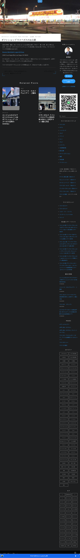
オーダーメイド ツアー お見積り (69, 81)
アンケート (73, 371)
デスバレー (64, 415)
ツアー (73, 412)
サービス (64, 401)
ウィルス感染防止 (73, 379)
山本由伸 (62, 545)
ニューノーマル (75, 516)
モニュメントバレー (73, 437)
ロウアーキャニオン (64, 459)
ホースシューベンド (68, 520)
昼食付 (73, 477)
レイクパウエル (64, 452)
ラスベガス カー (64, 208)
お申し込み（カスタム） (66, 327)
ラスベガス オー (64, 205)
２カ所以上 (64, 357)
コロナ (68, 509)
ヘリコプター (62, 520)
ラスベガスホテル (68, 534)
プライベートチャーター (73, 426)
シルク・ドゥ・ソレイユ (66, 211)
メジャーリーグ (62, 523)
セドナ (64, 412)
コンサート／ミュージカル (66, 214)
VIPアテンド (64, 364)
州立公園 (64, 474)
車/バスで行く (73, 481)
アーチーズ (73, 364)
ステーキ (68, 512)
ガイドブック (5, 36)
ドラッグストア (49, 71)
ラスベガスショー (64, 342)
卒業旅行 (74, 542)
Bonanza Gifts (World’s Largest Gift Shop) (13, 52)
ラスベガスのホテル (68, 531)
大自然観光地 (63, 147)
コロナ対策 (75, 509)
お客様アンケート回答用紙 (68, 86)
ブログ (19, 36)
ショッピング (13, 36)
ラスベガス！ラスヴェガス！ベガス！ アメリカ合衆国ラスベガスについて (68, 337)
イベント (62, 136)
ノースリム (73, 419)
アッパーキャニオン (73, 368)
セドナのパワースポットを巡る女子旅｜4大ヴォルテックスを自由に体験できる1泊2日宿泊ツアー (68, 312)
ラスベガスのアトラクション (68, 527)
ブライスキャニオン (64, 426)
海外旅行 (74, 545)
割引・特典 (73, 463)
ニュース (73, 415)
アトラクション (63, 162)
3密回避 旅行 (68, 494)
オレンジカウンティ (62, 505)
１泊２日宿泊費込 (73, 353)
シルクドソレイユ (62, 512)
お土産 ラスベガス (35, 36)
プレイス (64, 430)
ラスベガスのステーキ (62, 531)
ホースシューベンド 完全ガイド (68, 182)
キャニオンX (73, 390)
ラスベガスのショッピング (75, 527)
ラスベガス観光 (63, 194)
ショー (73, 404)
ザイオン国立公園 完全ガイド (67, 176)
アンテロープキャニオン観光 (68, 501)
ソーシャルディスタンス (68, 516)
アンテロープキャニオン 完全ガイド (68, 188)
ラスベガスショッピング (62, 534)
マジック (62, 217)
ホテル (61, 127)
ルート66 (68, 538)
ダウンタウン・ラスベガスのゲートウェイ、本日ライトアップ (15, 72)
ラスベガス (25, 36)
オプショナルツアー (64, 324)
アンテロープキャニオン (64, 375)
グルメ (61, 142)
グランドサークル (62, 509)
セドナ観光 (62, 516)
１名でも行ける (64, 353)
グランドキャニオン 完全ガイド (68, 191)
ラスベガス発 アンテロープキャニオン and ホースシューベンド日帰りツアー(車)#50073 (68, 258)
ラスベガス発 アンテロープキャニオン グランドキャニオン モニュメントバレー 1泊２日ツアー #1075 (68, 251)
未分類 (64, 481)
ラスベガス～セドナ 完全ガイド (68, 185)
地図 (61, 156)
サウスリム (64, 404)
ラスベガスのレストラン (75, 531)
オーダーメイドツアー (73, 382)
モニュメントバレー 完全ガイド (68, 179)
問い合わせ (68, 76)
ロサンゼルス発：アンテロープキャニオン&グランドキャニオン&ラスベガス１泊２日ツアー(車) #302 (68, 244)
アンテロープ (74, 498)
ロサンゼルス (68, 542)
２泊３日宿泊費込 (73, 357)
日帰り (64, 477)
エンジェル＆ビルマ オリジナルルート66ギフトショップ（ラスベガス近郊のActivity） (10, 119)
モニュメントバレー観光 (75, 523)
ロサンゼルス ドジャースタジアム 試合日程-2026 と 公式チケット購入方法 (68, 297)
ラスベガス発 (73, 448)
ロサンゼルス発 (73, 459)
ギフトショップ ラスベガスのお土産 (19, 40)
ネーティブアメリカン (65, 153)
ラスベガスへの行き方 (64, 448)
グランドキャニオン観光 (75, 505)
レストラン (62, 145)
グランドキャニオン (64, 393)
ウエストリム (63, 382)
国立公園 (62, 150)
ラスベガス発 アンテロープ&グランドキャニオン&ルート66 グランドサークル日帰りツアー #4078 (68, 236)
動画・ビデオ (63, 466)
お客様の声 (64, 386)
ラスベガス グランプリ (66, 304)
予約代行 (64, 463)
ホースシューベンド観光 (75, 520)
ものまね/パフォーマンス (64, 441)
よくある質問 (73, 441)
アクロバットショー (64, 368)
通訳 (64, 485)
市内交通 (62, 159)
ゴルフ (61, 133)
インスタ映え (63, 379)
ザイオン (73, 401)
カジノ (61, 139)
